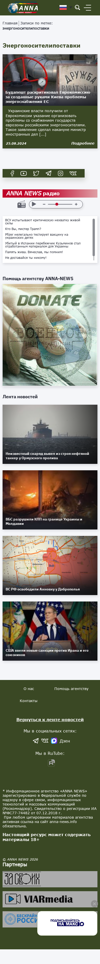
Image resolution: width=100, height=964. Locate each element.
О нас (29, 688)
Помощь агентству (71, 688)
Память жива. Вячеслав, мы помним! (34, 252)
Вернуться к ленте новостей (50, 719)
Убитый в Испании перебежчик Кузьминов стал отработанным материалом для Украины (43, 245)
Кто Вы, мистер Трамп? (23, 229)
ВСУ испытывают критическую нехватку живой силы (42, 222)
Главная (10, 23)
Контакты (28, 700)
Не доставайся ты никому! (26, 257)
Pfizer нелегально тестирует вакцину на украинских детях (36, 236)
